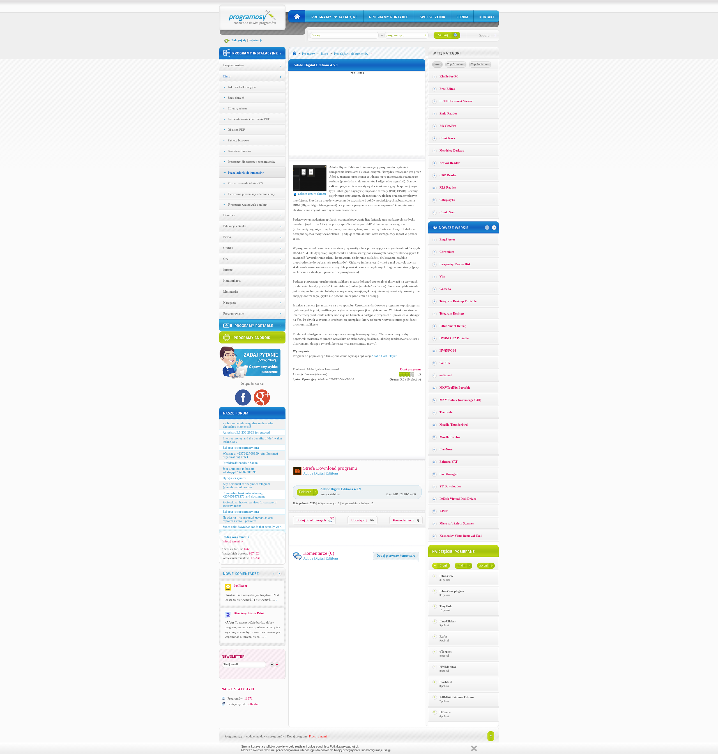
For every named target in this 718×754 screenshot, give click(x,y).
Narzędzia (229, 302)
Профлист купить (234, 478)
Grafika (228, 247)
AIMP (443, 511)
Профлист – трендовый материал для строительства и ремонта (248, 519)
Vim (442, 276)
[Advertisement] (357, 113)
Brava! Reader (449, 162)
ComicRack (447, 138)
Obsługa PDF (236, 129)
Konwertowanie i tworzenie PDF (249, 119)
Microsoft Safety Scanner (456, 523)
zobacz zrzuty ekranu (311, 193)
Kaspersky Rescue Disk (455, 264)
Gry (225, 258)
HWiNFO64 (447, 350)
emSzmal (445, 375)
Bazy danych (236, 97)
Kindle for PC (449, 76)
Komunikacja (232, 280)
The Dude (445, 412)
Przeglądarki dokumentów (246, 172)
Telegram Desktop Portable (458, 301)
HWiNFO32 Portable (454, 338)
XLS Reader (447, 187)
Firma (227, 237)
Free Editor (447, 88)
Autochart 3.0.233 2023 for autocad (246, 432)
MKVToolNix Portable (454, 387)
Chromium (446, 251)
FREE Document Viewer (456, 101)
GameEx (445, 288)
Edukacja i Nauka (234, 226)
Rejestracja (255, 40)
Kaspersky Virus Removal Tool (460, 535)
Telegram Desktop (451, 313)
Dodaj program (297, 736)
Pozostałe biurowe (239, 151)
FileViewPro (447, 125)
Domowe (229, 215)
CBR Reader (448, 175)
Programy (308, 53)
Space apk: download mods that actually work (252, 526)
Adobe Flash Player (383, 355)
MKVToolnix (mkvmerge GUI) (460, 400)
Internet (228, 269)
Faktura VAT (448, 461)
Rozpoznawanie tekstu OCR (246, 183)
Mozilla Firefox (450, 437)
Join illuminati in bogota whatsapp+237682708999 (240, 470)
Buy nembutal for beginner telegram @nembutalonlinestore (246, 485)
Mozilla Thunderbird (453, 424)
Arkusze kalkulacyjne (242, 87)
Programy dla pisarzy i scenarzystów (251, 161)
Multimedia (230, 291)
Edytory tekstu (237, 108)
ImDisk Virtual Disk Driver (457, 498)
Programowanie (233, 313)
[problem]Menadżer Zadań (240, 462)
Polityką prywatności (344, 746)
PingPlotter (447, 239)
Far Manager (448, 474)
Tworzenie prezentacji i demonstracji (251, 194)
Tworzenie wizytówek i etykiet (247, 204)
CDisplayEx (447, 199)
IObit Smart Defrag (452, 325)
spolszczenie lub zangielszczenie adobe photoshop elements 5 (248, 424)
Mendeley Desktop (451, 150)
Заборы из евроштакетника (241, 447)
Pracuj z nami (318, 736)
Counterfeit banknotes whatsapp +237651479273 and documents (244, 494)
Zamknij (474, 748)
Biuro (227, 76)
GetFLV (444, 363)
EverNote (445, 449)
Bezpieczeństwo (233, 65)
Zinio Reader (448, 113)
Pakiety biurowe (238, 140)
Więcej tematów (232, 541)
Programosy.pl (234, 736)
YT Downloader (450, 486)
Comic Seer (447, 212)
